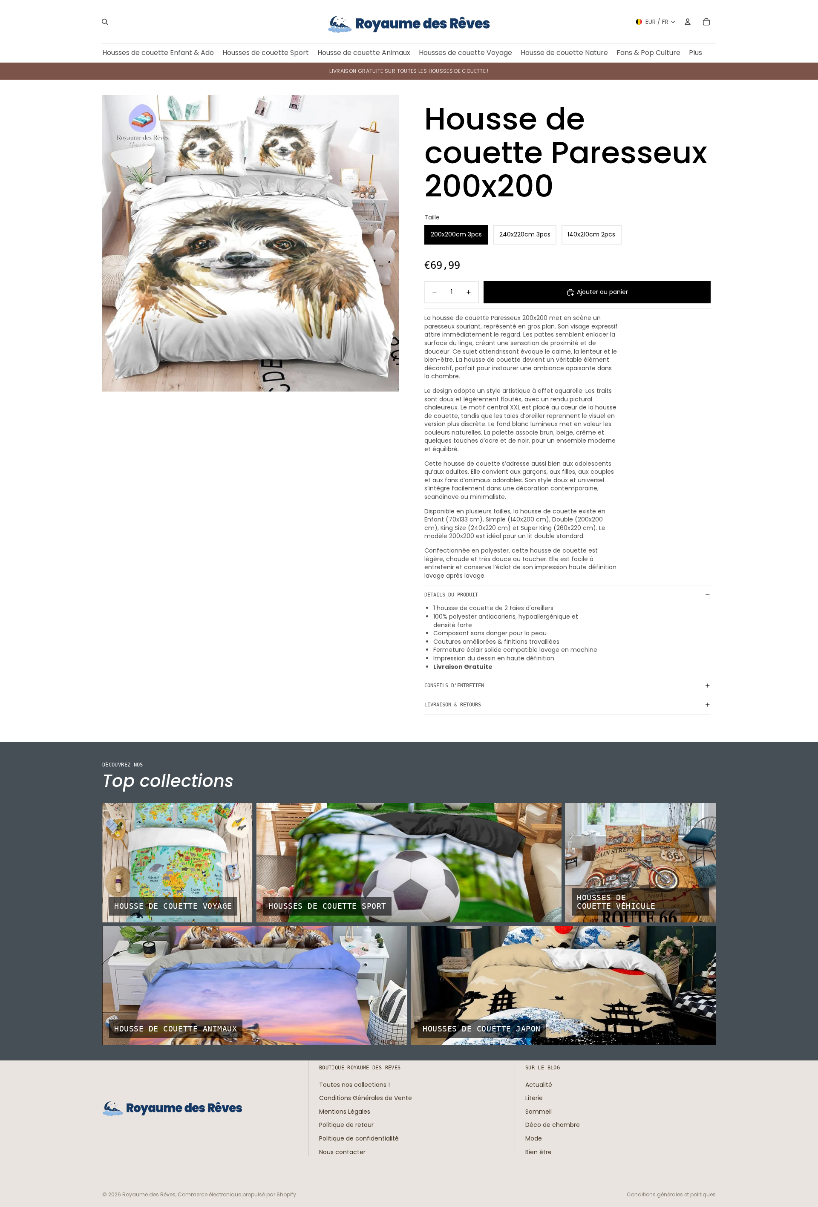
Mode (533, 1138)
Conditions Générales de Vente (365, 1098)
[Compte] (687, 21)
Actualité (538, 1084)
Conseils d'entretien (454, 685)
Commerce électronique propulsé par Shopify (237, 1194)
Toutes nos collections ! (354, 1084)
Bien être (538, 1151)
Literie (534, 1098)
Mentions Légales (344, 1111)
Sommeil (538, 1111)
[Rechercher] (104, 21)
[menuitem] (695, 53)
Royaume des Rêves (149, 1194)
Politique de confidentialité (359, 1138)
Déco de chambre (552, 1125)
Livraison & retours (452, 705)
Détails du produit (451, 595)
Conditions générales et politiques (671, 1194)
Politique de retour (346, 1125)
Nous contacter (342, 1151)
